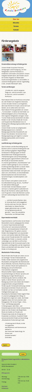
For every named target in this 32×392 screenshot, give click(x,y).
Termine (16, 26)
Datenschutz (5, 388)
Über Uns (16, 19)
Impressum (4, 386)
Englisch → (6, 345)
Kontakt (16, 30)
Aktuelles (16, 23)
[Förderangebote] (8, 52)
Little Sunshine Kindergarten (16, 8)
